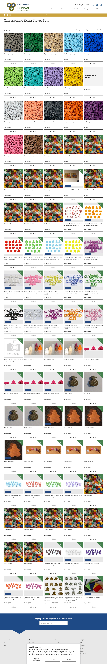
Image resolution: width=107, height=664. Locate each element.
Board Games (33, 643)
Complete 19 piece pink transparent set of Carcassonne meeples (93, 326)
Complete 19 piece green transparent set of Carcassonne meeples (92, 293)
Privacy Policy (67, 654)
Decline (69, 659)
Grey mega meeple (9, 54)
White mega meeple (9, 122)
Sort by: (78, 30)
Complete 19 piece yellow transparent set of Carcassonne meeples (52, 293)
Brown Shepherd (28, 461)
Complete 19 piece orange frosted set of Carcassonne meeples (93, 224)
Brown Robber (68, 393)
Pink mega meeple (9, 155)
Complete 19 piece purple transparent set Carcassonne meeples (51, 327)
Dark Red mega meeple (90, 76)
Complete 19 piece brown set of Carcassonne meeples (52, 564)
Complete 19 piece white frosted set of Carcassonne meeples (13, 292)
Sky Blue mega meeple (70, 54)
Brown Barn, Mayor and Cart (91, 359)
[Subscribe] (66, 623)
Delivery (82, 645)
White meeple (7, 223)
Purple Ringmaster (69, 359)
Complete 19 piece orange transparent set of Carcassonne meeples (72, 327)
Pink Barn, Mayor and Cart (11, 393)
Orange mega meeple (69, 122)
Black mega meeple (49, 122)
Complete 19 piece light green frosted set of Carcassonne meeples (33, 258)
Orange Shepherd (68, 461)
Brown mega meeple (29, 155)
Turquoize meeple (29, 529)
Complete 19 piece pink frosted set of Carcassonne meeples (33, 292)
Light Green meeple (89, 190)
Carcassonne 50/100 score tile (72, 190)
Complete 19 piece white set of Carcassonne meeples (72, 564)
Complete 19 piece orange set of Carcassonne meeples (12, 598)
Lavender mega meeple (50, 88)
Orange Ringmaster (49, 359)
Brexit (82, 651)
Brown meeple (8, 563)
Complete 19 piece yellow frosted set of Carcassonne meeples (72, 258)
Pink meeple (87, 155)
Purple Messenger (9, 461)
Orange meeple (28, 563)
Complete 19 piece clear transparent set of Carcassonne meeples (33, 326)
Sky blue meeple (48, 529)
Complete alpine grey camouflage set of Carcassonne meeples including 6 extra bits (73, 599)
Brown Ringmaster (29, 359)
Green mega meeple (29, 54)
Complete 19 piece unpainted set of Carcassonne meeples (13, 360)
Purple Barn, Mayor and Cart (51, 393)
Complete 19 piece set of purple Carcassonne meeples (92, 564)
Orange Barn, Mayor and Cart (32, 393)
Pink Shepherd (48, 461)
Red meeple (47, 155)
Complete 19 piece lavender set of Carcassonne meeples (73, 496)
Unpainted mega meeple (50, 54)
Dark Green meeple (29, 190)
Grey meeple (87, 529)
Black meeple (47, 190)
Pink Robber (87, 393)
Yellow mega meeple (69, 88)
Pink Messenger (68, 427)
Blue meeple (67, 155)
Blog (5, 645)
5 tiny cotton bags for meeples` (92, 597)
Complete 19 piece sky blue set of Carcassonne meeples (13, 496)
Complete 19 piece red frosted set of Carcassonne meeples (13, 258)
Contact (6, 643)
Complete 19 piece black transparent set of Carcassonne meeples (12, 327)
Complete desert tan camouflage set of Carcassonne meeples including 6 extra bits (53, 599)
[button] (55, 9)
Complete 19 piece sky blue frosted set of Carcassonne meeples (53, 258)
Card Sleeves (58, 643)
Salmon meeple (88, 495)
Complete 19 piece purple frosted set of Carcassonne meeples (92, 258)
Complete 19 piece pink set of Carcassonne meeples (31, 598)
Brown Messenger (49, 427)
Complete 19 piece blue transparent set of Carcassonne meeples (73, 292)
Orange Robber (8, 427)
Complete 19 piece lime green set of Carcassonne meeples (53, 496)
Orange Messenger (89, 427)
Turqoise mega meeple (30, 88)
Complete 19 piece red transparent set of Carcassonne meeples (73, 224)
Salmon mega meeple (29, 122)
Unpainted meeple (29, 223)
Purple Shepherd (88, 461)
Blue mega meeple (89, 54)
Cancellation (83, 654)
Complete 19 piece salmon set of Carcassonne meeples (32, 496)
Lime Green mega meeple (10, 88)
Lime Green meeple (69, 529)
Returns (82, 648)
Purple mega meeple (89, 122)
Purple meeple (48, 223)
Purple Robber (28, 427)
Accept (53, 659)
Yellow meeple (8, 190)
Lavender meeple (8, 529)
